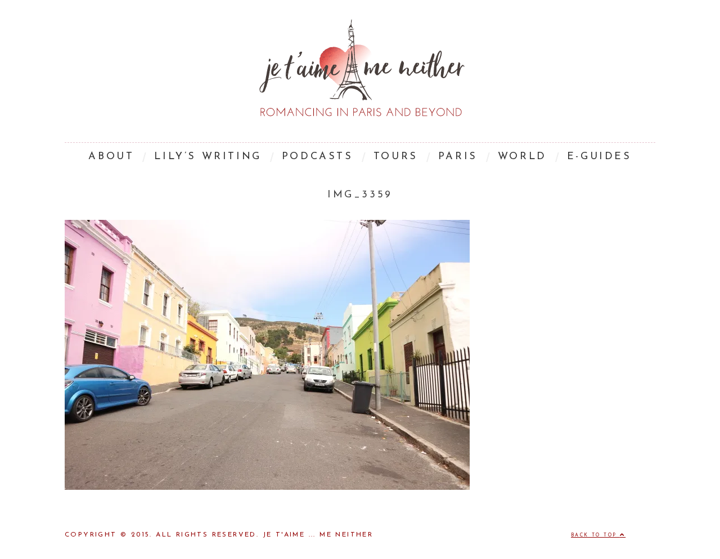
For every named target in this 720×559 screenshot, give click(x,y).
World (522, 157)
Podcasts (317, 157)
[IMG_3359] (267, 487)
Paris (458, 157)
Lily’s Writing (207, 157)
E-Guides (599, 157)
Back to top (595, 535)
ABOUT (111, 157)
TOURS (396, 157)
